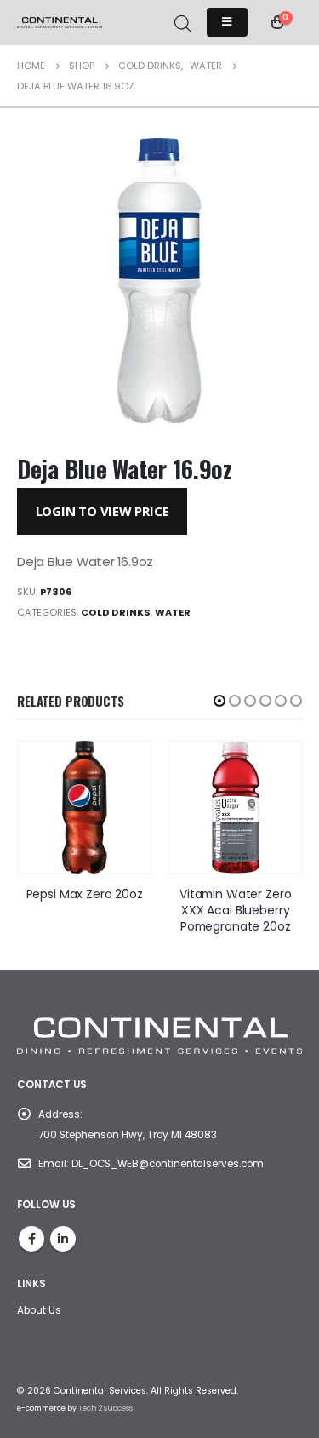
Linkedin (63, 1239)
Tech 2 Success (105, 1408)
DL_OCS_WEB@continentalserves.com (167, 1164)
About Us (39, 1310)
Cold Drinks (116, 612)
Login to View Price (102, 510)
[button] (219, 700)
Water (173, 612)
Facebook (31, 1239)
